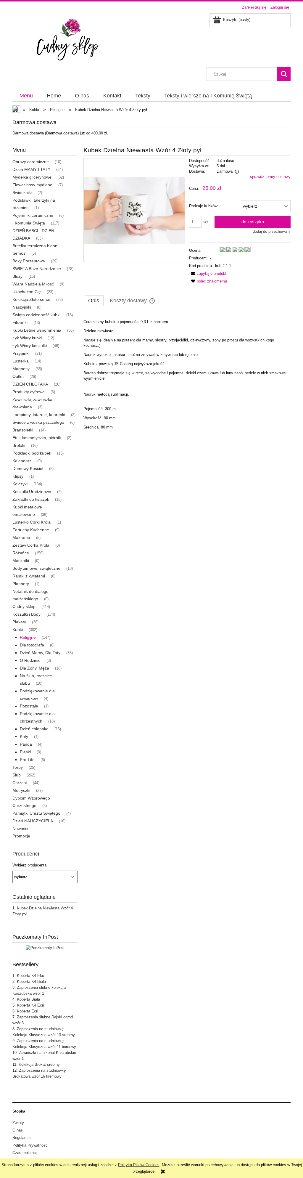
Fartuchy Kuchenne (30, 529)
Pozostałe (29, 706)
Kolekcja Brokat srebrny (39, 1064)
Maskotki (20, 560)
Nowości (20, 828)
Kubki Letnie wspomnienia (36, 330)
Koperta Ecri (27, 1011)
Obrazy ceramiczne (30, 161)
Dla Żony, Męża (34, 668)
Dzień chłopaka (34, 728)
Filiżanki (20, 322)
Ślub (16, 775)
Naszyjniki (21, 307)
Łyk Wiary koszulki (29, 345)
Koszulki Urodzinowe (31, 491)
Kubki (17, 629)
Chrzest (19, 782)
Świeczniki (22, 192)
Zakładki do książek (30, 499)
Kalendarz (21, 460)
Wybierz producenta (29, 865)
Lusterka (20, 361)
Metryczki (21, 790)
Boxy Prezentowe (28, 261)
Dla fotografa (32, 645)
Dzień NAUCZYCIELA (32, 820)
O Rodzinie (30, 660)
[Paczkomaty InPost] (45, 948)
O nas (17, 1130)
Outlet (18, 376)
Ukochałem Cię (26, 291)
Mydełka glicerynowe (31, 177)
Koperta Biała (28, 999)
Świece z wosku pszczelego (38, 422)
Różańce (20, 553)
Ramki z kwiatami (28, 576)
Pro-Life (27, 759)
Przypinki (20, 353)
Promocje (21, 836)
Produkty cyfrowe (28, 391)
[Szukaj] (284, 74)
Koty (24, 736)
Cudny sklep (24, 606)
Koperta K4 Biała (31, 981)
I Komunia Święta (28, 223)
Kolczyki (20, 484)
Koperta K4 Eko (30, 975)
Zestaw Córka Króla (30, 545)
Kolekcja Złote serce (31, 299)
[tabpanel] (187, 372)
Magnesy (21, 368)
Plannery (20, 583)
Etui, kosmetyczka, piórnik (36, 437)
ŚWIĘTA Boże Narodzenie (36, 268)
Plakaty (19, 622)
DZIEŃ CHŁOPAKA (30, 384)
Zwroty (18, 1123)
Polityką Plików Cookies (138, 1165)
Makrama (21, 537)
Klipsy (17, 476)
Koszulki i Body (26, 614)
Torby (17, 767)
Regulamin (21, 1137)
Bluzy (17, 276)
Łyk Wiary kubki (27, 338)
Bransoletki (22, 430)
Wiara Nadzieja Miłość (33, 284)
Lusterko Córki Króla (31, 522)
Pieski (25, 752)
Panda (26, 744)
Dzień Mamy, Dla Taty (40, 652)
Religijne (28, 637)
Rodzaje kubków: (203, 206)
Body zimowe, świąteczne (36, 568)
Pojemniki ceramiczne (32, 215)
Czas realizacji (25, 1152)
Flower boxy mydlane (32, 184)
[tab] (94, 300)
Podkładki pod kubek (31, 453)
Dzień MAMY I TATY (31, 169)
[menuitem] (26, 96)
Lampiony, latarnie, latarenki (38, 414)
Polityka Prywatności (30, 1145)
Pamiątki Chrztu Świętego (36, 813)
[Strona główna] (71, 39)
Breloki (18, 445)
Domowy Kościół (27, 468)
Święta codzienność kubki (36, 314)
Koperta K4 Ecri (30, 1005)
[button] (207, 273)
